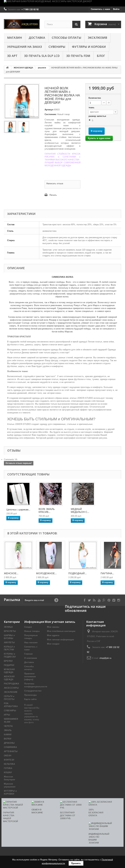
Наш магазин (31, 642)
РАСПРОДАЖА (11, 683)
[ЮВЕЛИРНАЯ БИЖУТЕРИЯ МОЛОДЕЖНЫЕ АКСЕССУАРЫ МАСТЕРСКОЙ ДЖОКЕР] (62, 3)
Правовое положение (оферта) (30, 676)
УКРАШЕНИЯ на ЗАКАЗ (24, 47)
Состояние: (50, 114)
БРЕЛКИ (8, 661)
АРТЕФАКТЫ (11, 751)
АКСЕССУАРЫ (11, 688)
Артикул (49, 109)
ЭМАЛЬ (8, 730)
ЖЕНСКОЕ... (11, 573)
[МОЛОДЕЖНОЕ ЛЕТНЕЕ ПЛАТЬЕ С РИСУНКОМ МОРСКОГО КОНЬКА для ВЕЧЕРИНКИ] (50, 555)
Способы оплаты (66, 38)
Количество (95, 98)
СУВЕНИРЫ (57, 47)
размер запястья (98, 116)
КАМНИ (7, 734)
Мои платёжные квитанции (61, 631)
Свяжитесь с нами (100, 9)
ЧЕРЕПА (8, 726)
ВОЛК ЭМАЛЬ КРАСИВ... (47, 510)
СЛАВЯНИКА (10, 747)
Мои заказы (53, 627)
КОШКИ (8, 772)
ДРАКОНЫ (9, 743)
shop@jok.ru (105, 658)
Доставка (37, 38)
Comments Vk (10, 459)
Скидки (28, 627)
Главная (28, 654)
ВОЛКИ (7, 739)
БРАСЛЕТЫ (10, 631)
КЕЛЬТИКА (9, 764)
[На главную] (7, 68)
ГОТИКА (8, 768)
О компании (30, 658)
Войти (116, 9)
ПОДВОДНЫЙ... (77, 573)
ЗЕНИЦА (8, 627)
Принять (76, 863)
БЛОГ (101, 56)
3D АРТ (12, 56)
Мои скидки (53, 644)
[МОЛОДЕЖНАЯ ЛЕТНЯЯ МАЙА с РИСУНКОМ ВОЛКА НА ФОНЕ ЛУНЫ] (10, 127)
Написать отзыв (54, 183)
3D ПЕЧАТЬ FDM (78, 56)
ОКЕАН (7, 755)
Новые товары (32, 631)
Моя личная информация (60, 639)
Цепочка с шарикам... (18, 509)
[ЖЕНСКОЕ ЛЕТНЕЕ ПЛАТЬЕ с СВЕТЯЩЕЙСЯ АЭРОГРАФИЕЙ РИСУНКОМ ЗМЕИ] (18, 555)
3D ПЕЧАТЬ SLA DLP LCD (42, 56)
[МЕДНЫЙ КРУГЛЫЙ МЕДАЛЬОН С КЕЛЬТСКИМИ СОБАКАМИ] (83, 494)
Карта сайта (30, 699)
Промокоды (30, 695)
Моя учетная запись (60, 622)
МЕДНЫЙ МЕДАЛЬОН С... (80, 510)
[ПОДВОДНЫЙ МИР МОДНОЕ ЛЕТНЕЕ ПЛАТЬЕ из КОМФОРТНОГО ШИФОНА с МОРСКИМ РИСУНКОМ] (82, 555)
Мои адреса (53, 635)
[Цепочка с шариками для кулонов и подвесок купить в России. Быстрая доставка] (18, 494)
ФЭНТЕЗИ (9, 760)
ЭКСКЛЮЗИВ (97, 38)
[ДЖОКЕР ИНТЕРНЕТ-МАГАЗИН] (22, 24)
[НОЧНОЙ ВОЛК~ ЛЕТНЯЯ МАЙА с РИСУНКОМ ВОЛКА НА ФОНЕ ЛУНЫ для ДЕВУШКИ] (23, 127)
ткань (92, 107)
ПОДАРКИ (9, 665)
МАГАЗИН (14, 38)
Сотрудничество (33, 691)
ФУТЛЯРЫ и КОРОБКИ (89, 47)
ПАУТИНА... (107, 573)
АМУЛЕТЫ (9, 642)
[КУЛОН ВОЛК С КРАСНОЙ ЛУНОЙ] (51, 494)
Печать (53, 195)
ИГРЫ (7, 715)
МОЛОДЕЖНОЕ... (46, 573)
